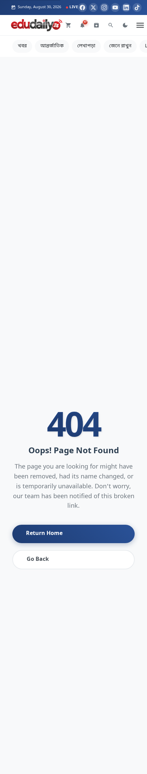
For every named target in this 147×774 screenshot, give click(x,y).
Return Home (44, 533)
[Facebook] (82, 7)
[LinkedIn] (126, 7)
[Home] (36, 25)
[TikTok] (137, 7)
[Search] (111, 25)
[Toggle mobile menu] (140, 25)
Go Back (38, 559)
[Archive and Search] (96, 25)
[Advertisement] (73, 130)
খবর (22, 46)
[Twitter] (93, 7)
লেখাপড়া (86, 46)
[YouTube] (115, 7)
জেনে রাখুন (120, 46)
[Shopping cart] (68, 25)
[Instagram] (104, 7)
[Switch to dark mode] (125, 25)
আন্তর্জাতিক (52, 46)
